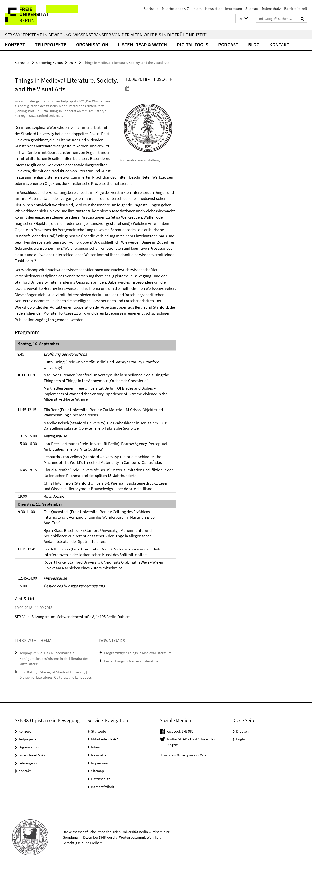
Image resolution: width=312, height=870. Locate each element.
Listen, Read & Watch (142, 44)
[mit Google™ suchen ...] (302, 18)
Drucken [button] (242, 731)
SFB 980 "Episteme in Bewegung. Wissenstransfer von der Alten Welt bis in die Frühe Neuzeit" (106, 35)
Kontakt (279, 44)
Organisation (92, 44)
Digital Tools (192, 44)
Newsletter (213, 8)
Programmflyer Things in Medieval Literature (137, 653)
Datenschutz (271, 8)
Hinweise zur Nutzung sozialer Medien (184, 755)
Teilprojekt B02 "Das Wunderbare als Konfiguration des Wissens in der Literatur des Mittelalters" (54, 658)
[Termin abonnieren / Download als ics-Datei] (150, 88)
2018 (72, 62)
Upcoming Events (49, 62)
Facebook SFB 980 (179, 731)
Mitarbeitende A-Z (175, 8)
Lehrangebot (28, 763)
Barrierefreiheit (295, 8)
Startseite (151, 8)
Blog (254, 44)
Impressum (233, 8)
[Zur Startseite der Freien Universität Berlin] (41, 15)
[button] (243, 18)
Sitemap (251, 8)
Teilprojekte (50, 44)
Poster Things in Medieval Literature (131, 661)
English (241, 739)
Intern (197, 8)
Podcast (228, 44)
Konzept (15, 44)
